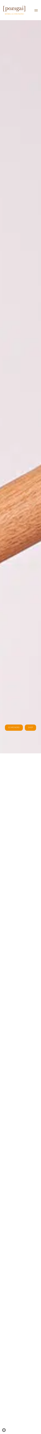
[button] (4, 1430)
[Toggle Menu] (36, 10)
